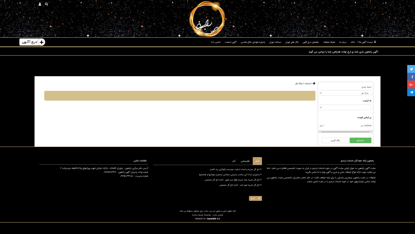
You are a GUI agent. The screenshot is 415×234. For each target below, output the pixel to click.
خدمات (308, 83)
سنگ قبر (299, 83)
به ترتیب (367, 100)
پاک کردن (335, 140)
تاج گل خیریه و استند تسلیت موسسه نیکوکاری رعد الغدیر (235, 168)
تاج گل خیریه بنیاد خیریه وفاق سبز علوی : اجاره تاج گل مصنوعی (232, 178)
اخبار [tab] (257, 161)
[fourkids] (207, 18)
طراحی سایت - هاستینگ (213, 214)
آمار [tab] (233, 161)
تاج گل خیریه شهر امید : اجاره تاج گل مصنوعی (239, 184)
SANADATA (200, 218)
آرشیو (253, 198)
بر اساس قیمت (364, 117)
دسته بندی (366, 87)
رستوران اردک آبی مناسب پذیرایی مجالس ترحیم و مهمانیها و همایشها (229, 173)
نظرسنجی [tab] (245, 161)
